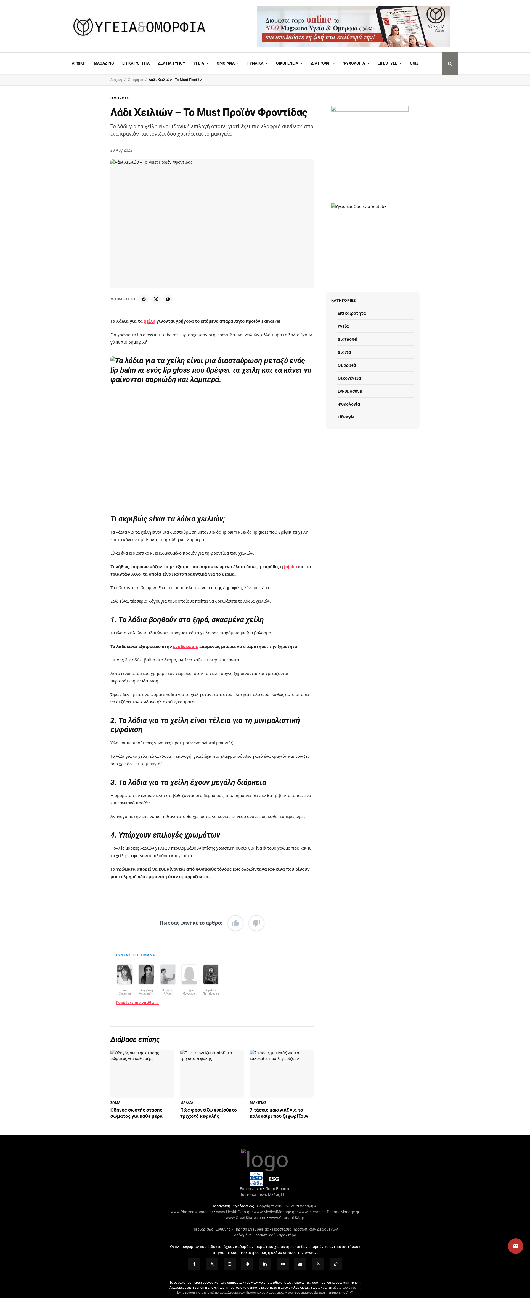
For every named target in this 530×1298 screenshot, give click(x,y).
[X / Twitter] (156, 299)
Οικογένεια (349, 378)
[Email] (300, 1264)
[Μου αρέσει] (235, 923)
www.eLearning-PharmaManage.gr (329, 1212)
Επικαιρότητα (352, 313)
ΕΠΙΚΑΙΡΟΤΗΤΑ (136, 63)
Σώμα (115, 1103)
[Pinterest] (247, 1264)
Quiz (414, 63)
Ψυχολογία (349, 404)
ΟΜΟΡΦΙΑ (226, 63)
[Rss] (318, 1264)
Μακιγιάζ (258, 1103)
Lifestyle (387, 63)
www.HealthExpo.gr (233, 1212)
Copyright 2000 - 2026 (276, 1206)
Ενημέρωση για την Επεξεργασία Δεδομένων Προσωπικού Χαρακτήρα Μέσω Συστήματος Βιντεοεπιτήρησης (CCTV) (265, 1292)
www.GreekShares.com (246, 1217)
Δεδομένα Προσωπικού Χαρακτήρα (265, 1235)
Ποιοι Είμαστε (277, 1188)
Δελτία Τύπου (171, 63)
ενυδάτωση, (185, 646)
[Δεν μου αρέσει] (256, 923)
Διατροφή (321, 63)
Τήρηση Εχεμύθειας (251, 1229)
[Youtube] (283, 1264)
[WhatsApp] (168, 299)
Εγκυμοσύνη (350, 391)
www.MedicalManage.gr (275, 1212)
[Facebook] (144, 299)
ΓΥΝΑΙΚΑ (255, 63)
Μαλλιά (187, 1103)
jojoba (290, 566)
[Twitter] (212, 1264)
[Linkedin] (265, 1264)
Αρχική (79, 63)
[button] (510, 1246)
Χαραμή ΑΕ (309, 1206)
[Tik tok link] (336, 1264)
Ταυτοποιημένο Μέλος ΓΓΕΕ (265, 1194)
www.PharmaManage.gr (192, 1212)
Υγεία (343, 326)
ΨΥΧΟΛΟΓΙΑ (354, 63)
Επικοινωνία (251, 1188)
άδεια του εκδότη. (347, 1287)
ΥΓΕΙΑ (199, 63)
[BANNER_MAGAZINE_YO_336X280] (370, 138)
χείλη (149, 321)
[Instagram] (230, 1264)
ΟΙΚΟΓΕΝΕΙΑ (287, 63)
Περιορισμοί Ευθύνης (211, 1229)
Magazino (104, 63)
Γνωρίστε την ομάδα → (137, 1002)
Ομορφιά (135, 79)
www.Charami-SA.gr (286, 1217)
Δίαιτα (344, 352)
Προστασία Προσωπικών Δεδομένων (305, 1229)
